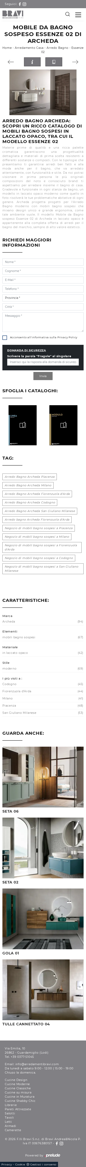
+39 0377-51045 (22, 1057)
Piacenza (42, 705)
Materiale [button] (10, 647)
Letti (8, 1122)
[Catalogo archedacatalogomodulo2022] (63, 425)
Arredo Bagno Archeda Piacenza (30, 477)
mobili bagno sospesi (42, 637)
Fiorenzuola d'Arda (42, 691)
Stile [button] (6, 663)
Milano (42, 698)
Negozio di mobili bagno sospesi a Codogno (39, 558)
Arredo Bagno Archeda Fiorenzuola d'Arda (37, 494)
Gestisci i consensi (43, 1164)
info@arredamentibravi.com (37, 1064)
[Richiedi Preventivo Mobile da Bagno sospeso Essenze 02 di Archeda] (32, 61)
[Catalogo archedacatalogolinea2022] (22, 425)
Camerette (13, 1130)
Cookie (20, 1164)
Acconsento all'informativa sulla (44, 337)
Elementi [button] (9, 631)
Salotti (10, 1113)
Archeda (42, 621)
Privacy (6, 1164)
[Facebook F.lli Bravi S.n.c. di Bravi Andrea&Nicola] (20, 4)
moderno (42, 668)
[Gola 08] (75, 62)
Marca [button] (7, 616)
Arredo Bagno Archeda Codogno (30, 502)
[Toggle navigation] (78, 14)
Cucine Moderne (17, 1084)
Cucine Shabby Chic (20, 1101)
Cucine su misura (18, 1092)
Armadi (10, 1126)
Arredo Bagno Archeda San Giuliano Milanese (40, 511)
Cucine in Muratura (19, 1096)
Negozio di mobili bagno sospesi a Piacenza (39, 528)
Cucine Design (16, 1080)
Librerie (11, 1105)
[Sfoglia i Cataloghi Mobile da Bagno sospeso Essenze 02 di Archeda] (53, 61)
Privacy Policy (67, 337)
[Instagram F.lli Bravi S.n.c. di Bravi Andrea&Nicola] (24, 4)
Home (7, 48)
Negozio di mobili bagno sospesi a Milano (37, 536)
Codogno (42, 684)
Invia (43, 376)
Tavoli (9, 1117)
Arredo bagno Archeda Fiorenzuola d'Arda (37, 519)
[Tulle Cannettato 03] (10, 62)
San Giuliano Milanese (42, 713)
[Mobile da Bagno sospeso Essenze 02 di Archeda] (43, 92)
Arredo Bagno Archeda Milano (28, 485)
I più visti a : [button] (12, 678)
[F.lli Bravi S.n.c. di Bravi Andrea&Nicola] (12, 14)
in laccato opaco (42, 653)
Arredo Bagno (57, 48)
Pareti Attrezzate (18, 1109)
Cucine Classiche (18, 1088)
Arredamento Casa (29, 48)
